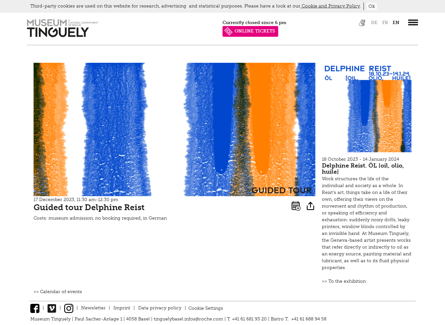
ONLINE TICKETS (255, 31)
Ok (371, 6)
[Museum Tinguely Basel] (62, 35)
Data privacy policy (159, 308)
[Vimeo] (51, 308)
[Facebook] (34, 308)
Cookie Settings (205, 308)
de (374, 22)
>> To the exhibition (344, 281)
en (396, 22)
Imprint (121, 308)
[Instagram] (68, 308)
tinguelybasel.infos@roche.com (189, 319)
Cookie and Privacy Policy (330, 6)
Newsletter (93, 308)
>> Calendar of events (58, 291)
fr (385, 22)
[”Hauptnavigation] (413, 22)
